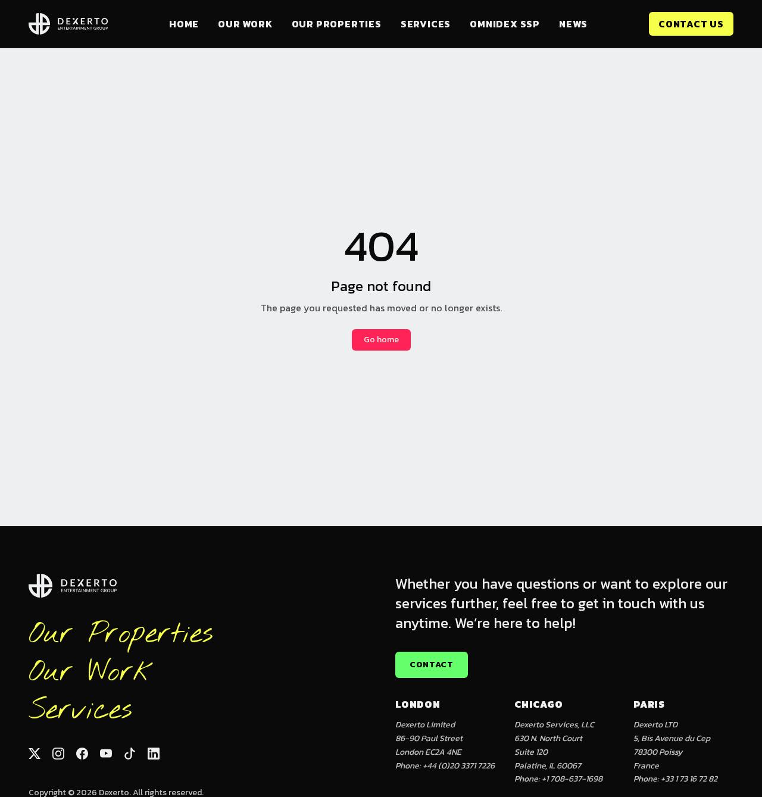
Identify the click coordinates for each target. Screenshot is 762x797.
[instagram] (58, 754)
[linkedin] (154, 754)
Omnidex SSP (505, 24)
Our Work (245, 24)
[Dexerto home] (68, 24)
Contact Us (691, 24)
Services (426, 24)
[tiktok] (130, 754)
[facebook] (82, 754)
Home (184, 24)
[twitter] (34, 754)
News (573, 24)
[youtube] (106, 754)
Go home (381, 339)
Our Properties (337, 24)
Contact (432, 664)
